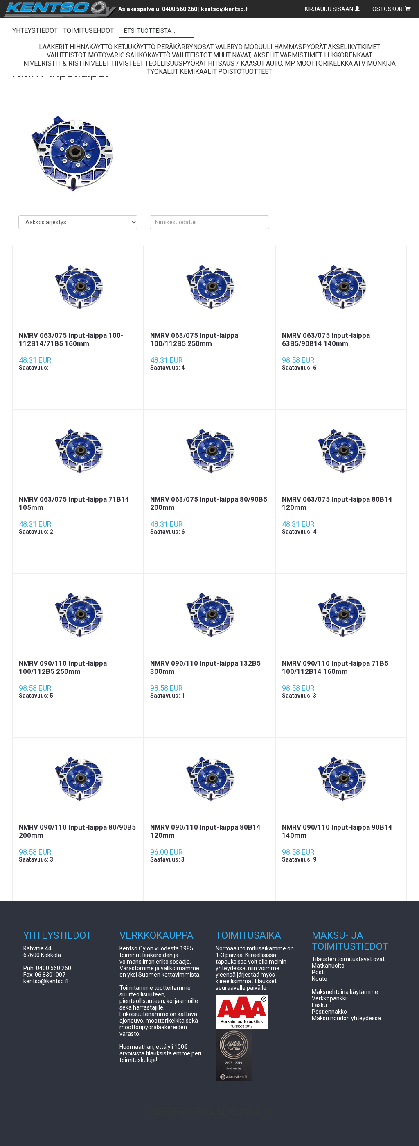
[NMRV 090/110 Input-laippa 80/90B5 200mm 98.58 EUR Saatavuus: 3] (78, 780)
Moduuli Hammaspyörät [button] (285, 47)
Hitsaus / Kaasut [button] (236, 63)
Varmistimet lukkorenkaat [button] (326, 55)
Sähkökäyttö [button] (148, 55)
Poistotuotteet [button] (245, 71)
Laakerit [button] (53, 47)
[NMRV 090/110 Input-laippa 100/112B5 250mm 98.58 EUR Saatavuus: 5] (78, 616)
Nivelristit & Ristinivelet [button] (66, 63)
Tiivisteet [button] (127, 63)
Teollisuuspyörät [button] (176, 63)
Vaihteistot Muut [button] (201, 55)
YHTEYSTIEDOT (35, 30)
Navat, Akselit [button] (255, 55)
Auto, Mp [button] (280, 63)
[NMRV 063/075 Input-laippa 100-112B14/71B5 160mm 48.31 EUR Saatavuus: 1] (78, 288)
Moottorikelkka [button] (324, 63)
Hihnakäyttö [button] (91, 47)
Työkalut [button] (162, 71)
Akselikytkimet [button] (354, 47)
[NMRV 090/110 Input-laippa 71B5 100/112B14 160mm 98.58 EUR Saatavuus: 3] (341, 616)
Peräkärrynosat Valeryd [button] (200, 47)
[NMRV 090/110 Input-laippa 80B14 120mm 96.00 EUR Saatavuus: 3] (209, 780)
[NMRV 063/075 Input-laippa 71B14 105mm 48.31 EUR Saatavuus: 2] (78, 452)
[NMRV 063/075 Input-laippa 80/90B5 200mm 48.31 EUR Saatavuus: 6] (209, 452)
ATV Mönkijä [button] (375, 63)
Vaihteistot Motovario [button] (86, 55)
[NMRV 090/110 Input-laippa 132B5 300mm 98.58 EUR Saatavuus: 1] (209, 616)
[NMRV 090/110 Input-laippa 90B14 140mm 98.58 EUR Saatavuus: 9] (341, 780)
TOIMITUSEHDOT (88, 30)
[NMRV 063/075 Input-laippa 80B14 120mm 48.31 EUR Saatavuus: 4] (341, 452)
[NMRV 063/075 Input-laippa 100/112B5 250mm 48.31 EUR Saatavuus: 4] (209, 288)
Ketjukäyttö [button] (134, 47)
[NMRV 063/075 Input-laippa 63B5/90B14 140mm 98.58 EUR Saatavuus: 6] (341, 288)
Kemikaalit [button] (198, 71)
